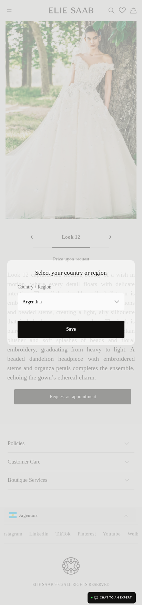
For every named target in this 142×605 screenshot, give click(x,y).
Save (71, 329)
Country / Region (34, 287)
